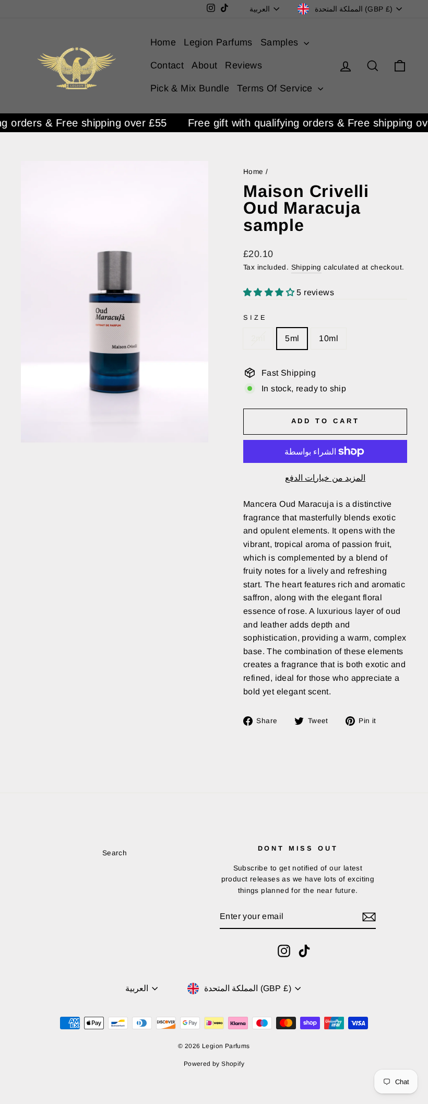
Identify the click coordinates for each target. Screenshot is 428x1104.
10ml (328, 338)
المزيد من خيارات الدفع (325, 477)
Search (114, 853)
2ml (258, 338)
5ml (292, 338)
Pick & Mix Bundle (190, 88)
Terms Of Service (276, 88)
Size (255, 317)
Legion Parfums (218, 42)
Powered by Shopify (214, 1063)
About (204, 65)
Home (163, 42)
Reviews (243, 65)
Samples (280, 42)
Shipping (306, 267)
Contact (167, 65)
